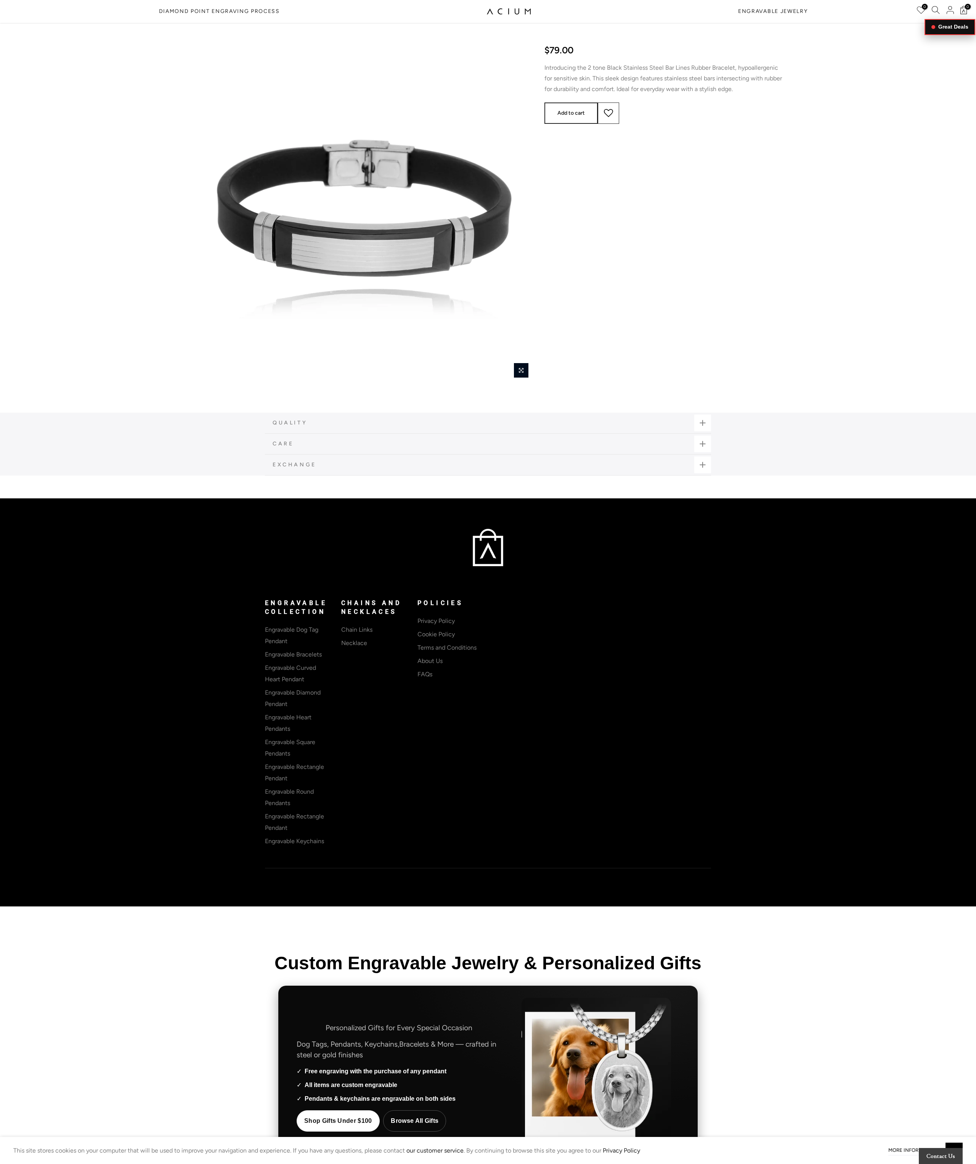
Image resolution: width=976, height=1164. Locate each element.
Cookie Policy (436, 634)
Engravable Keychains (294, 841)
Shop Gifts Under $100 (338, 1121)
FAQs (424, 674)
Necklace (354, 643)
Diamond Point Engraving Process (219, 11)
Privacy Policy (436, 620)
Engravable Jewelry (772, 11)
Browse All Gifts (414, 1121)
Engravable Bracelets (293, 654)
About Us (430, 660)
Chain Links (356, 629)
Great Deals (953, 27)
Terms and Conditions (447, 647)
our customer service (435, 1150)
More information (913, 1150)
